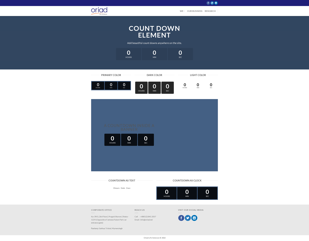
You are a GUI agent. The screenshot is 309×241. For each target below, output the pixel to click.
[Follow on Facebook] (208, 3)
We (181, 11)
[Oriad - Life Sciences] (99, 11)
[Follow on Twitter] (212, 3)
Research (210, 11)
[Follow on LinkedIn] (216, 3)
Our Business (194, 11)
